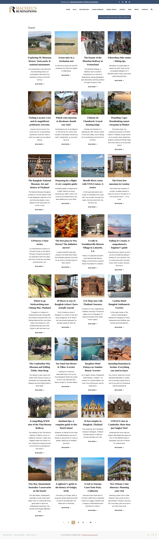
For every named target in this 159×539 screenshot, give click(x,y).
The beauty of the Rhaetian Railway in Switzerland (93, 61)
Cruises (122, 9)
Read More (39, 84)
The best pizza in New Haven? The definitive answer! (66, 244)
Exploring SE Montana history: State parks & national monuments (39, 61)
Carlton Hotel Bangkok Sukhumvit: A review (119, 304)
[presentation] (39, 42)
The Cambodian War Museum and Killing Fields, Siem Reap (39, 367)
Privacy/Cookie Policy (90, 534)
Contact (145, 9)
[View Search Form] (151, 9)
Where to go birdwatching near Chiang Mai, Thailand (40, 304)
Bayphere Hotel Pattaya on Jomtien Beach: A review (92, 367)
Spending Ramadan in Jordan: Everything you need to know (119, 367)
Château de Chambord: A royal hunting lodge (92, 121)
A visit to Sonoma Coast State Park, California (92, 487)
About (136, 9)
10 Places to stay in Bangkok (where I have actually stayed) (66, 304)
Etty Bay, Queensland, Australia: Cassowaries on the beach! (39, 487)
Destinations (84, 9)
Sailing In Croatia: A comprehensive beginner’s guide (119, 244)
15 (90, 522)
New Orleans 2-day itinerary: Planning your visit (119, 487)
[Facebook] (119, 1)
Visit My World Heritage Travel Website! (114, 17)
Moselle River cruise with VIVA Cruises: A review (92, 184)
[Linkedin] (126, 1)
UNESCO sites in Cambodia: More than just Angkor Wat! (119, 424)
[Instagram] (122, 1)
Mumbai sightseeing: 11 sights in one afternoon (84, 2)
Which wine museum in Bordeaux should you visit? (66, 121)
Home (68, 9)
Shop (130, 9)
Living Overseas (97, 9)
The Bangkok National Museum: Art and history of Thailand (39, 184)
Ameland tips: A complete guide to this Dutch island (66, 424)
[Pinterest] (129, 1)
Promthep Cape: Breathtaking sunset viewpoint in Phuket (119, 121)
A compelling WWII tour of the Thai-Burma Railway (39, 424)
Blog (75, 9)
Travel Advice (111, 9)
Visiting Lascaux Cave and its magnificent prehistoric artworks (40, 121)
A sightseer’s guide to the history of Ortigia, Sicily (66, 487)
